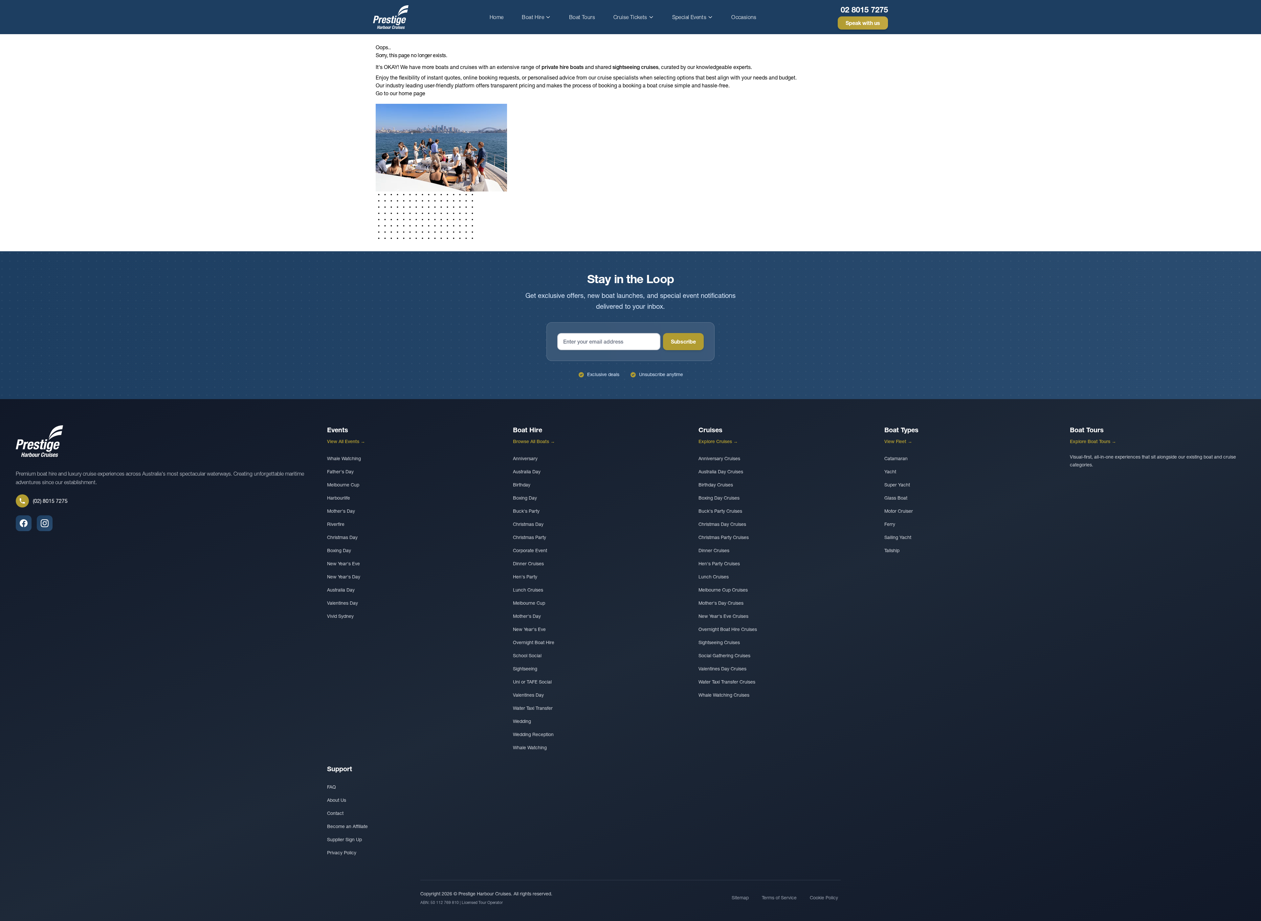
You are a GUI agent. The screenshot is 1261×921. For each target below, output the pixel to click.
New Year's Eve (343, 564)
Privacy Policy (341, 853)
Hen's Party (525, 577)
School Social (527, 656)
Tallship (891, 550)
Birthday (521, 485)
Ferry (889, 524)
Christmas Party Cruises (723, 537)
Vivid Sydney (340, 616)
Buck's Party (526, 511)
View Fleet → (898, 441)
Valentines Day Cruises (722, 669)
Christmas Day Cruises (722, 524)
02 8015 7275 (864, 9)
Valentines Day (342, 603)
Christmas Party (529, 537)
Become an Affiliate (347, 826)
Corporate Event (530, 550)
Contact (335, 813)
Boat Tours (582, 17)
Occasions (744, 17)
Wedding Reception (533, 734)
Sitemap (740, 898)
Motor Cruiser (898, 511)
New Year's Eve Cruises (723, 616)
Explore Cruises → (718, 441)
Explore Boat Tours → (1093, 441)
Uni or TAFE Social (532, 682)
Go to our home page (400, 93)
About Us (336, 800)
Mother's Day (341, 511)
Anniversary (525, 458)
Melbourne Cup (343, 485)
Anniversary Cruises (719, 458)
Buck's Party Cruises (720, 511)
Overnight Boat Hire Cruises (727, 629)
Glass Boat (895, 498)
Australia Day (341, 590)
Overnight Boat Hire (533, 642)
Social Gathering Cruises (724, 656)
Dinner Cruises (528, 564)
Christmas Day (342, 537)
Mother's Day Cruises (720, 603)
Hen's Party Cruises (719, 564)
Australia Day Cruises (720, 472)
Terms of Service (779, 898)
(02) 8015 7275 (50, 501)
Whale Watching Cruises (723, 695)
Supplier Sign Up (344, 839)
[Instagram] (45, 523)
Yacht (890, 472)
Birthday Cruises (715, 485)
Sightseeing (525, 669)
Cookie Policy (824, 898)
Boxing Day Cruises (719, 498)
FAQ (331, 787)
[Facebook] (24, 523)
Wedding (522, 721)
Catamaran (896, 458)
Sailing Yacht (897, 537)
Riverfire (335, 524)
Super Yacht (897, 485)
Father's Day (340, 472)
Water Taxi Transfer (533, 708)
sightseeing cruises (635, 67)
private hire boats (563, 67)
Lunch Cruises (528, 590)
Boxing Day (339, 550)
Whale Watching (344, 458)
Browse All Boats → (534, 441)
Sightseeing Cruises (719, 642)
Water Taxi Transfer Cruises (726, 682)
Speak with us (863, 23)
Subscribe (683, 341)
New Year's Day (343, 577)
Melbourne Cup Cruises (723, 590)
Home (497, 17)
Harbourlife (338, 498)
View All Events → (346, 441)
